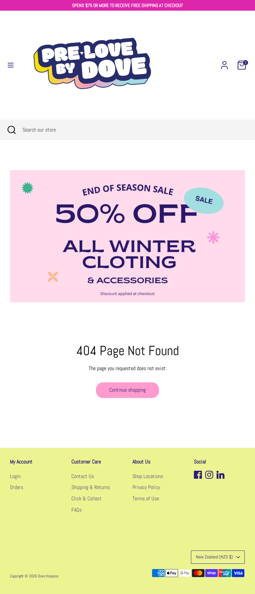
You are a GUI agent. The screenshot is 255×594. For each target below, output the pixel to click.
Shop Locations (147, 476)
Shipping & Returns (90, 487)
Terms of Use (145, 498)
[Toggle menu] (10, 65)
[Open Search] (11, 130)
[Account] (224, 62)
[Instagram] (209, 475)
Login (15, 476)
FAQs (76, 509)
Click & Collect (86, 498)
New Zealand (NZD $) (214, 557)
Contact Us (82, 476)
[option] (127, 236)
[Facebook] (198, 475)
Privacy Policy (146, 487)
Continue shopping (127, 389)
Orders (16, 487)
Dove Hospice (48, 576)
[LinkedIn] (220, 475)
